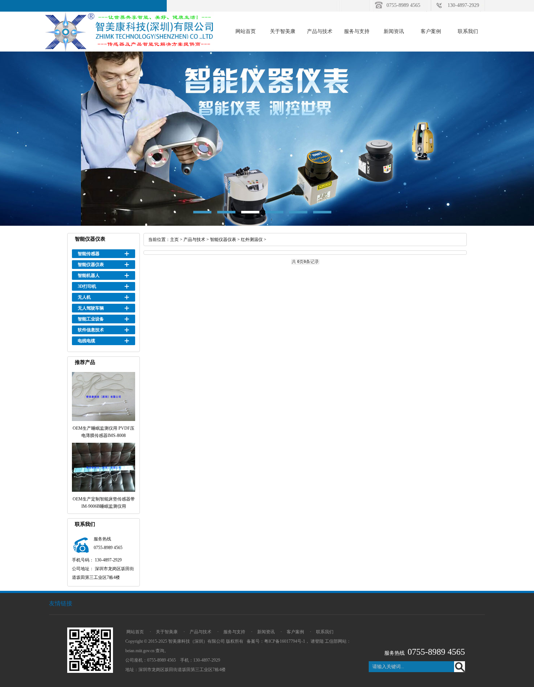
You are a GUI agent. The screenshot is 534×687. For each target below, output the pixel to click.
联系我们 (468, 31)
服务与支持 (356, 31)
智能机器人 (89, 275)
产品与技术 (319, 31)
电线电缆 (86, 340)
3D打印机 (87, 286)
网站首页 (245, 31)
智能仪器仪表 (91, 264)
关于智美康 (282, 31)
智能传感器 (89, 253)
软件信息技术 (91, 329)
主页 (174, 239)
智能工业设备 (91, 319)
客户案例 (431, 31)
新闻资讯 (394, 31)
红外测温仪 (252, 239)
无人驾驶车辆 (91, 308)
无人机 (84, 297)
